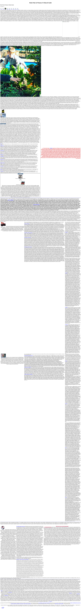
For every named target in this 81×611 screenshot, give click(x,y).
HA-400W (66, 307)
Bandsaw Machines (36, 204)
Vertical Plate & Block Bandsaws (28, 232)
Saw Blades (2, 156)
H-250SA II (66, 232)
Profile (1, 169)
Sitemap (3, 607)
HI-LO (66, 447)
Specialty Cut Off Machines (27, 237)
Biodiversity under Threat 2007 (59, 603)
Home (1, 590)
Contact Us (50, 601)
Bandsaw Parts (2, 162)
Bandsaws (2, 154)
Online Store (2, 145)
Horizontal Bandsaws (26, 223)
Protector (66, 403)
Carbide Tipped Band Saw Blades (28, 374)
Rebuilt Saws (2, 159)
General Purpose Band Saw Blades (28, 355)
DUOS (66, 497)
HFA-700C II (66, 324)
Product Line (2, 150)
